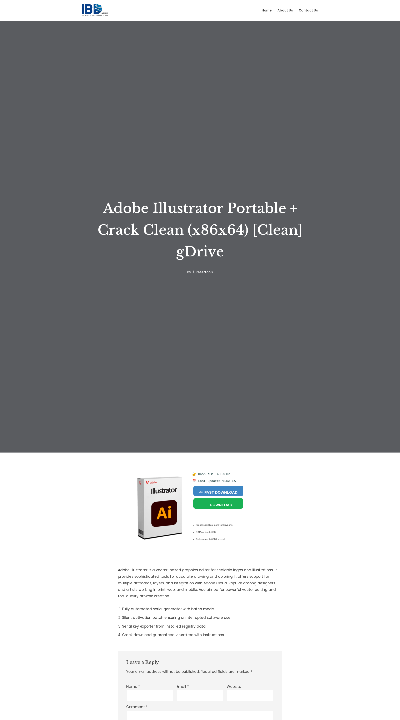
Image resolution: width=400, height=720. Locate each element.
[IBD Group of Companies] (95, 10)
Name (133, 686)
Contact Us (308, 10)
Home (267, 10)
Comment (137, 706)
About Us (285, 10)
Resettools (204, 272)
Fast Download (220, 492)
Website (234, 686)
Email (182, 686)
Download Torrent (220, 506)
